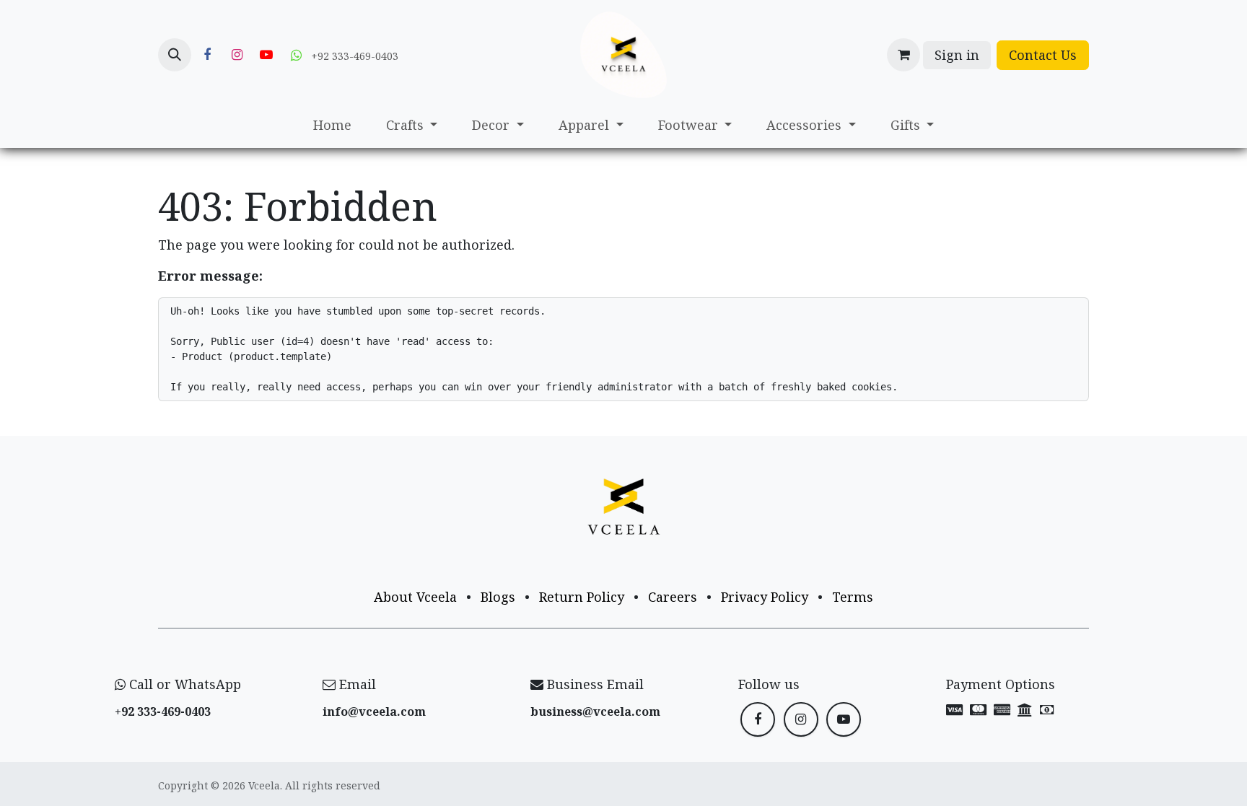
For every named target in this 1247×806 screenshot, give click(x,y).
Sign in (957, 54)
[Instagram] (237, 55)
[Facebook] (207, 55)
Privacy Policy (764, 596)
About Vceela (415, 596)
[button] (174, 54)
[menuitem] (332, 125)
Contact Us (1043, 54)
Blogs (498, 596)
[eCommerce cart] (903, 54)
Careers (672, 596)
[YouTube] (266, 55)
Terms (852, 596)
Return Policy (581, 596)
